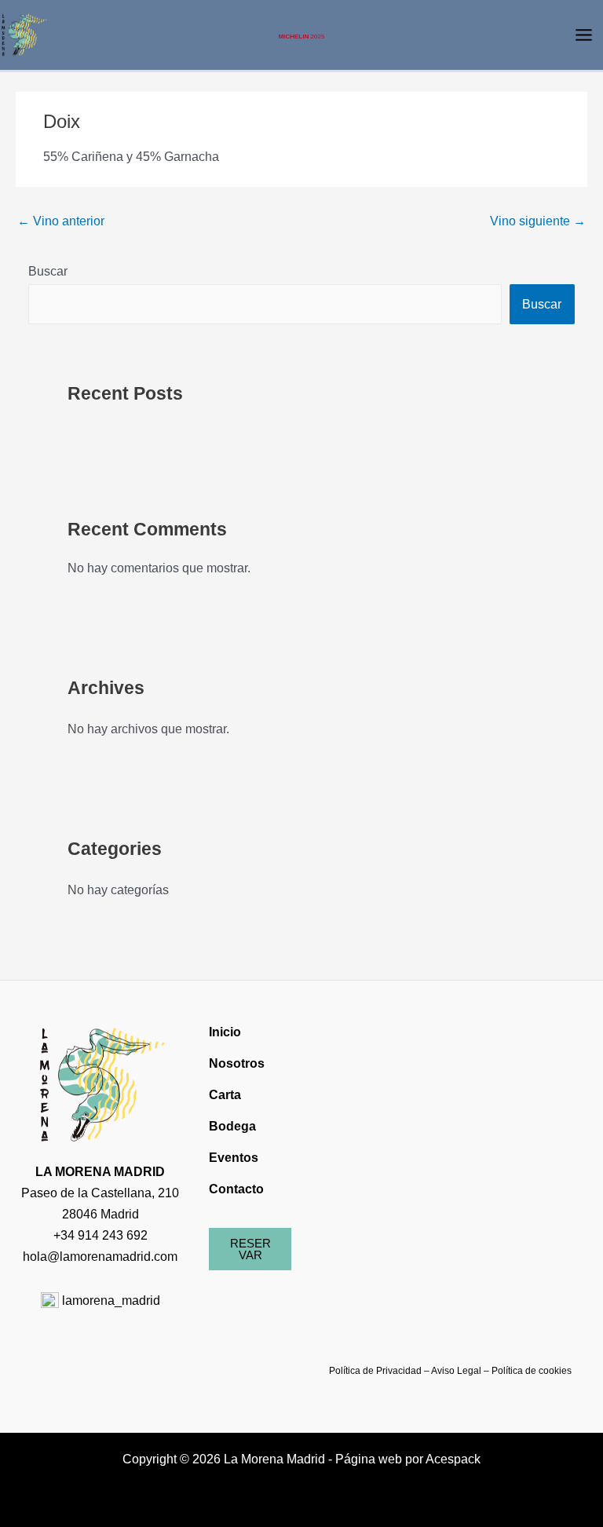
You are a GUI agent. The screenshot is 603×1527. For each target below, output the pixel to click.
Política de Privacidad (375, 1370)
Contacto (236, 1189)
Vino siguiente (538, 221)
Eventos (233, 1157)
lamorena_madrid (109, 1300)
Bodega (232, 1126)
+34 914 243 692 (100, 1235)
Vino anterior (60, 221)
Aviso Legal (456, 1370)
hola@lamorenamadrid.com (100, 1256)
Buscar (48, 271)
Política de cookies (532, 1370)
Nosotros (237, 1063)
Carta (225, 1094)
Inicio (225, 1032)
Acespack (453, 1459)
